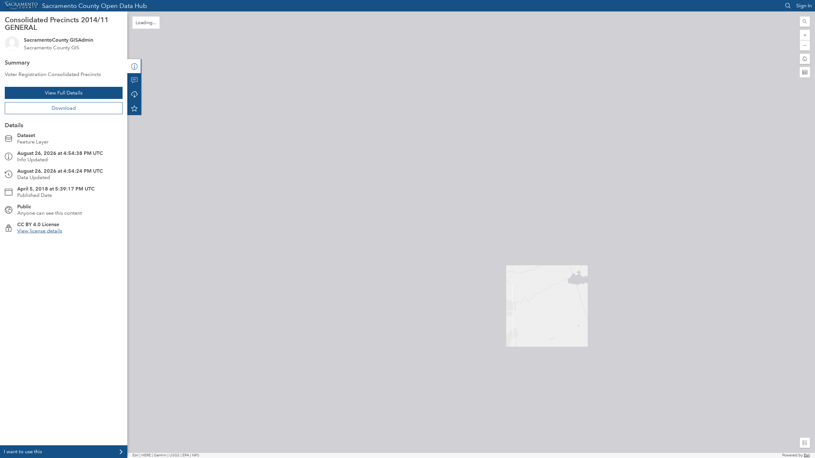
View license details (39, 231)
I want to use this (23, 451)
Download (64, 108)
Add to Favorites (134, 108)
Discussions (134, 80)
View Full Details (63, 93)
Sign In (804, 6)
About (134, 66)
